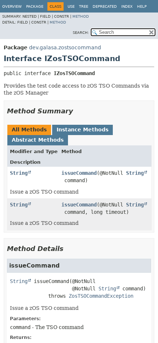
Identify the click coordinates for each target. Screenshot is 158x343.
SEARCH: (81, 33)
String (19, 173)
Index (127, 6)
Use (71, 6)
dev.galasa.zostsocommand (65, 47)
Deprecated (105, 6)
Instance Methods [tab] (82, 129)
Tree (83, 6)
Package (34, 6)
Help (142, 6)
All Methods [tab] (29, 129)
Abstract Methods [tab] (38, 140)
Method (80, 16)
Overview (12, 6)
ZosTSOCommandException (101, 296)
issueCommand (79, 173)
